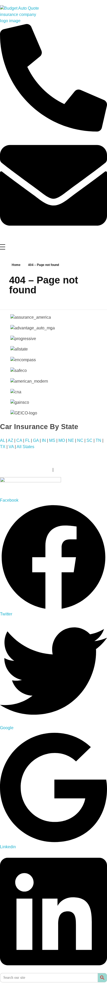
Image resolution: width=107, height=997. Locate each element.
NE (71, 440)
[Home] (53, 487)
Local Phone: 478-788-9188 (25, 469)
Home (16, 265)
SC (89, 440)
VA (11, 446)
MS (52, 440)
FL (27, 440)
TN (98, 440)
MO (61, 440)
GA (36, 440)
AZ (10, 440)
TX (2, 446)
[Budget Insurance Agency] (19, 14)
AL (2, 440)
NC (80, 440)
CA (19, 440)
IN (44, 440)
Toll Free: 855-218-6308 (77, 469)
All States (25, 446)
